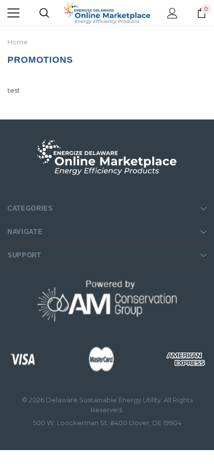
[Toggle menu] (13, 13)
